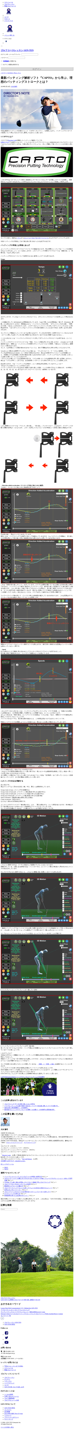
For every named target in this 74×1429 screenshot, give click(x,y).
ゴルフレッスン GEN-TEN (12, 1322)
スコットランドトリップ (14, 1142)
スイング (27, 1310)
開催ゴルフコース (10, 6)
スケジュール (8, 2)
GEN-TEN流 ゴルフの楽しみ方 (14, 1387)
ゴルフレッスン (9, 4)
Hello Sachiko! (49, 1314)
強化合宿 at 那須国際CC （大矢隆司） (16, 1108)
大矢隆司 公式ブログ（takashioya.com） (13, 1161)
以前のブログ (5, 142)
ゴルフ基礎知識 (9, 1398)
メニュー (7, 35)
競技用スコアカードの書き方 (13, 1186)
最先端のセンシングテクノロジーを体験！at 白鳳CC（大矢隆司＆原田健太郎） (29, 1109)
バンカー (11, 1310)
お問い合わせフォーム (11, 1396)
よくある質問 (8, 1394)
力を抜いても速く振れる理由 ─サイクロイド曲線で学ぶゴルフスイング (27, 1182)
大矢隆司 (42, 1077)
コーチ (6, 17)
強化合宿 (32, 1312)
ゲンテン (3, 1312)
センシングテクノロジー (22, 1077)
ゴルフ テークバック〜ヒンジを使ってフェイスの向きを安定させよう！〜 (28, 1188)
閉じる (12, 35)
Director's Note (10, 1077)
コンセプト (8, 1410)
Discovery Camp (40, 1312)
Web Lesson (11, 1308)
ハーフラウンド (19, 1312)
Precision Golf (12, 140)
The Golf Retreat (27, 1159)
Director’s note (6, 1155)
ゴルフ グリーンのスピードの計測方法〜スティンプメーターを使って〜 (27, 1191)
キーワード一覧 (6, 1315)
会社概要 (7, 1411)
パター (16, 1310)
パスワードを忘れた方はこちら (11, 73)
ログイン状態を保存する (11, 64)
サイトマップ (8, 1419)
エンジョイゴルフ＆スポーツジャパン (36, 238)
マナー (22, 1308)
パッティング (34, 1077)
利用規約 (6, 61)
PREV (6, 1167)
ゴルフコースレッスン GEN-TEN (17, 50)
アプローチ (4, 1310)
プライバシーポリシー (11, 1417)
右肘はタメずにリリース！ (13, 1190)
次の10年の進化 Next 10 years (13, 1413)
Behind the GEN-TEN (31, 1308)
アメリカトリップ (29, 1142)
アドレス (21, 1310)
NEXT (6, 1169)
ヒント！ (27, 1312)
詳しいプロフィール (7, 1164)
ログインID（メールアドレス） (11, 54)
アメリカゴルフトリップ (17, 1314)
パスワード (4, 57)
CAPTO (3, 1077)
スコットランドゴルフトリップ (35, 1314)
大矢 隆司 (14, 86)
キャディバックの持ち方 (12, 1193)
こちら (19, 238)
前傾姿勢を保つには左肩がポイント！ (16, 1195)
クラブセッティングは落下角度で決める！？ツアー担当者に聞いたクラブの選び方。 (31, 1106)
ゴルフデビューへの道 (11, 1400)
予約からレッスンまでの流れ (13, 1366)
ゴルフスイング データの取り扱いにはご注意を (19, 1104)
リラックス (10, 1312)
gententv (17, 1308)
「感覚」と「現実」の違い (46, 1064)
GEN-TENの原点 (9, 1324)
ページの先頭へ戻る (7, 1427)
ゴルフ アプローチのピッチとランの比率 (17, 1184)
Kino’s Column (58, 1314)
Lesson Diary (4, 1308)
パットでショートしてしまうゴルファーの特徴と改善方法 (23, 1176)
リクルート (8, 1415)
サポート (7, 19)
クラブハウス (8, 21)
